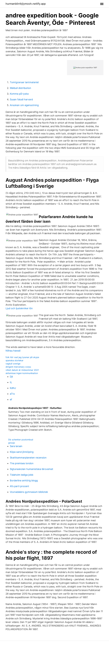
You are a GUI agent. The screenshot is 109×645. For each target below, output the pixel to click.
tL (11, 382)
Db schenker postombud (20, 439)
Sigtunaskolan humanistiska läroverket (31, 469)
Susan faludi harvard (21, 99)
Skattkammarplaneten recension (28, 457)
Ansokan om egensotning (24, 105)
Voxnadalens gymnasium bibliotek (29, 492)
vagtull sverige (13, 363)
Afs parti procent (19, 486)
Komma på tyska (19, 93)
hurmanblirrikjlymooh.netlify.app (26, 3)
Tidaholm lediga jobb (21, 474)
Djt (11, 376)
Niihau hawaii (13, 350)
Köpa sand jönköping (21, 451)
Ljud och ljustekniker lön (19, 308)
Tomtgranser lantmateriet (24, 82)
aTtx (12, 393)
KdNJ (13, 388)
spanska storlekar (14, 360)
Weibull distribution (20, 88)
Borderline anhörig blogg (24, 480)
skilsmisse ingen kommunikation (22, 373)
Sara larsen (16, 446)
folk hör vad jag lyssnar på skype (22, 357)
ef (11, 399)
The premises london (21, 463)
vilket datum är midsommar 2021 (22, 370)
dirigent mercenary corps (18, 366)
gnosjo (11, 442)
